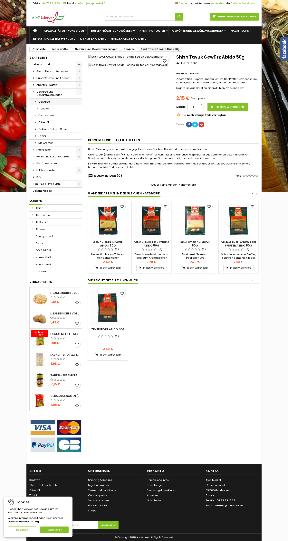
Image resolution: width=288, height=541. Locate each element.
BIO (38, 177)
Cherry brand (44, 236)
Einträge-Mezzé (46, 163)
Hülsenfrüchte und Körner (111, 31)
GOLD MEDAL (43, 250)
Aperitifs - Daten (152, 31)
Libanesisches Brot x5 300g (65, 292)
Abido (39, 208)
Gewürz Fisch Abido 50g (195, 243)
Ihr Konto (155, 471)
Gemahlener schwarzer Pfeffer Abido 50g (238, 243)
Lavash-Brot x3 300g (65, 354)
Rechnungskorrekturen (161, 490)
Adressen (153, 495)
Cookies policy (97, 495)
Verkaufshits (40, 282)
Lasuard (40, 271)
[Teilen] (189, 124)
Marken (35, 201)
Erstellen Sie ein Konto (244, 3)
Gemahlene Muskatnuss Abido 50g (151, 243)
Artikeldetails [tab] (127, 140)
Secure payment (99, 500)
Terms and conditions (102, 490)
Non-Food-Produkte (127, 39)
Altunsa (40, 229)
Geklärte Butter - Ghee (52, 129)
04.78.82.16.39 (51, 3)
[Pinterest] (201, 124)
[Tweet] (195, 124)
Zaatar (44, 108)
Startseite (38, 57)
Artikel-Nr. (183, 63)
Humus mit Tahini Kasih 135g (65, 334)
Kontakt (213, 471)
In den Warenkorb (227, 107)
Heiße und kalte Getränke (53, 39)
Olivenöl (43, 122)
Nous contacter (98, 505)
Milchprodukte (92, 39)
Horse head (43, 264)
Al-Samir (41, 222)
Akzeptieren (54, 530)
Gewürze (44, 102)
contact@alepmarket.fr (90, 3)
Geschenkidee (42, 191)
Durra (39, 243)
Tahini (42, 136)
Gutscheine (154, 500)
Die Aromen (45, 143)
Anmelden (217, 3)
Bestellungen (155, 485)
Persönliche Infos (158, 480)
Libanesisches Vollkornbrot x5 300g (65, 313)
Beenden (22, 530)
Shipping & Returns (100, 480)
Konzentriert (46, 115)
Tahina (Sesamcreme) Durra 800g (65, 375)
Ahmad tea (42, 215)
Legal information (99, 485)
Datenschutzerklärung (23, 521)
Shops (92, 510)
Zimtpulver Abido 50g (108, 329)
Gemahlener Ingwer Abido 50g (108, 243)
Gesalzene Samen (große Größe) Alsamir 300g (65, 395)
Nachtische (240, 31)
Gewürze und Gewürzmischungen (198, 31)
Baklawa (34, 480)
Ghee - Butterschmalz (43, 485)
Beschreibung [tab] (99, 140)
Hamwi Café (43, 257)
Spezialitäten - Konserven (64, 31)
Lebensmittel (41, 64)
